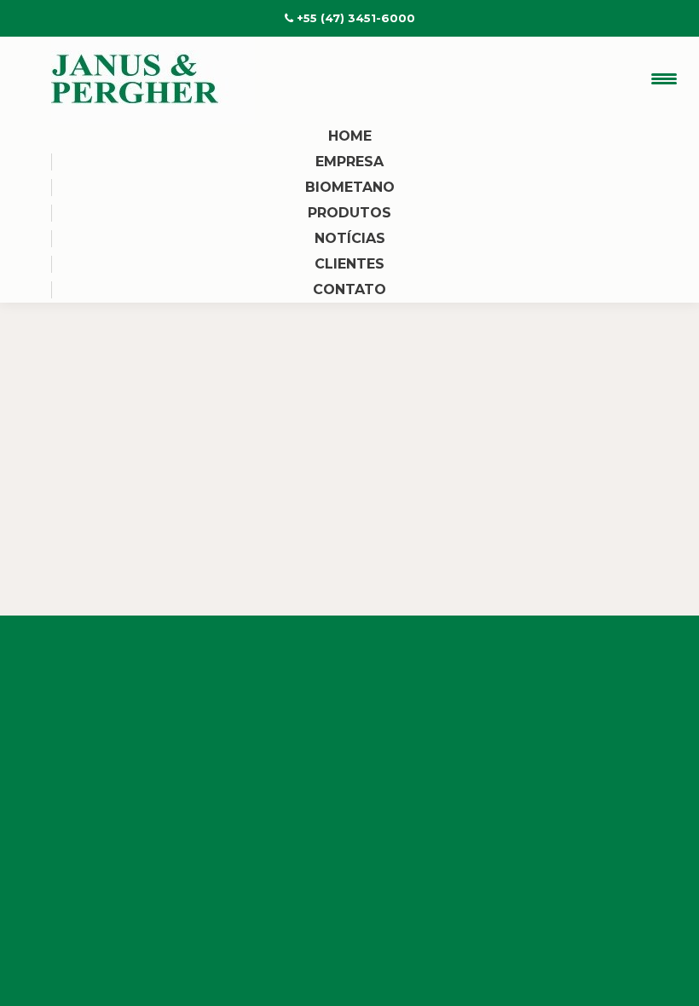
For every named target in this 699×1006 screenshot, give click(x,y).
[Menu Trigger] (664, 79)
